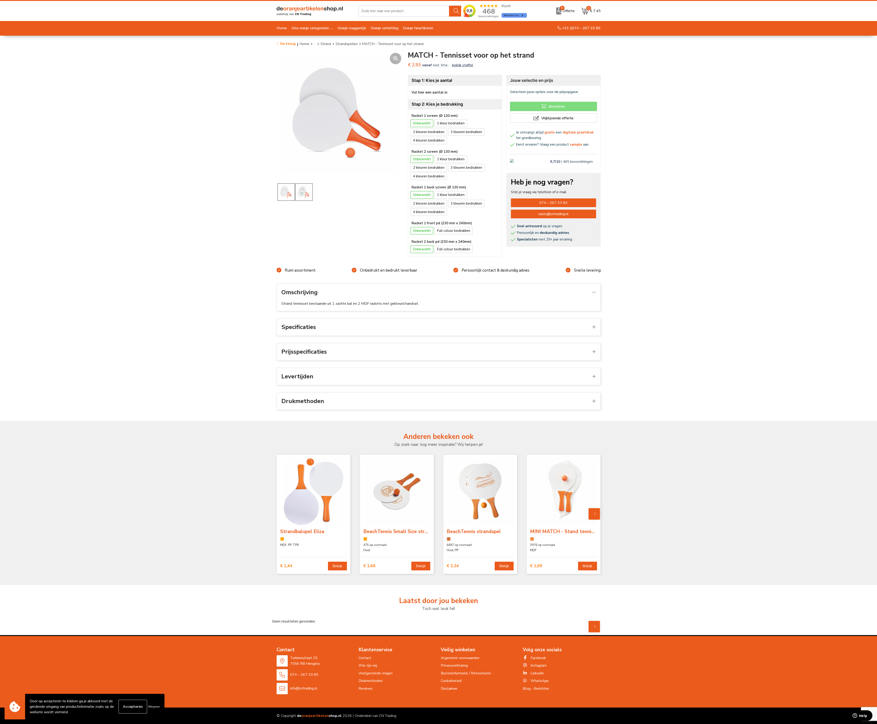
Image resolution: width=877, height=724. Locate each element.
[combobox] (404, 11)
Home (304, 43)
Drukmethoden (371, 680)
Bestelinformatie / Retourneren (466, 673)
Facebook (538, 657)
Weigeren (154, 706)
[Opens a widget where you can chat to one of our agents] (859, 716)
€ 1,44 (286, 566)
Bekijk (337, 566)
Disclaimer (449, 688)
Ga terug (288, 43)
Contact (365, 657)
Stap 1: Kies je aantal (432, 80)
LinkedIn (537, 673)
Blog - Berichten (536, 688)
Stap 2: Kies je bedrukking (437, 104)
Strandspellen (346, 43)
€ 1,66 (369, 566)
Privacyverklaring (454, 665)
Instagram (538, 665)
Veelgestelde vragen (376, 673)
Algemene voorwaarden (460, 657)
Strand (325, 43)
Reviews (365, 688)
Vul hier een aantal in (429, 92)
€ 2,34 (453, 566)
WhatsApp (539, 680)
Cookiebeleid (451, 680)
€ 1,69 (536, 566)
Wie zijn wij (368, 665)
